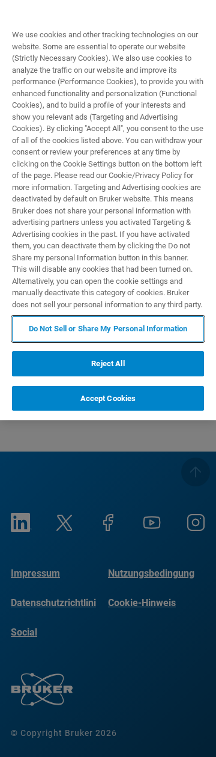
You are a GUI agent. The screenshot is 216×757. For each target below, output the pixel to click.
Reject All (107, 363)
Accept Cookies (108, 398)
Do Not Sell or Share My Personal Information (108, 328)
